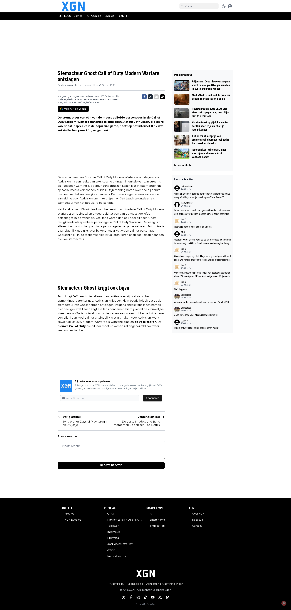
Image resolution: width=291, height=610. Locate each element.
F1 (127, 16)
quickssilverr (187, 186)
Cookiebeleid (135, 583)
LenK (183, 219)
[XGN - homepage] (73, 6)
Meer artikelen (183, 165)
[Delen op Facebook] (144, 96)
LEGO (67, 16)
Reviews (109, 16)
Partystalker (186, 203)
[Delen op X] (150, 96)
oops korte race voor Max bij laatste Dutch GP (196, 315)
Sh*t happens (180, 289)
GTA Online (94, 16)
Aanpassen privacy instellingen (164, 583)
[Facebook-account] (131, 597)
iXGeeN (184, 320)
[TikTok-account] (145, 597)
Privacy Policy (116, 583)
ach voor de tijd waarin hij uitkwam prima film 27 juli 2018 (201, 302)
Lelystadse (186, 295)
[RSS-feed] (160, 597)
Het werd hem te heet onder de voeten (193, 226)
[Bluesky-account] (167, 597)
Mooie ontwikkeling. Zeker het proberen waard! (196, 327)
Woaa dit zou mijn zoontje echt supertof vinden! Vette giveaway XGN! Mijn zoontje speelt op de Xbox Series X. (202, 195)
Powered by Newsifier (145, 604)
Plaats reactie (111, 465)
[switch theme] (224, 6)
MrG (183, 232)
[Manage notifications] (283, 603)
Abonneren (152, 398)
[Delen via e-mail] (156, 96)
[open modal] (230, 6)
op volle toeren (145, 322)
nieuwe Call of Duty (72, 326)
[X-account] (123, 597)
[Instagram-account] (138, 597)
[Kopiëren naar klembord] (162, 96)
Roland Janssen (75, 85)
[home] (60, 16)
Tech (120, 16)
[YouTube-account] (153, 597)
